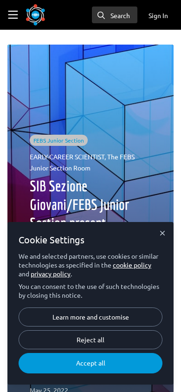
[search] (114, 15)
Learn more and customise (90, 317)
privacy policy (51, 273)
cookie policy (132, 265)
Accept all (90, 363)
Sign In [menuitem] (158, 15)
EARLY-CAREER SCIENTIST (67, 156)
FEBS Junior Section (58, 140)
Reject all (90, 339)
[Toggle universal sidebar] (13, 15)
